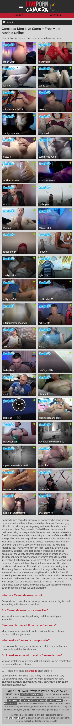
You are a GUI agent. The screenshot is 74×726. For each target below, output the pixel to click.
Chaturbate (13, 700)
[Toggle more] (70, 38)
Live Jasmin (40, 700)
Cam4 (50, 700)
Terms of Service (39, 691)
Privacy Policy (59, 691)
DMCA (25, 691)
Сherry (59, 700)
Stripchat (26, 700)
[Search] (4, 22)
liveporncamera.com (15, 718)
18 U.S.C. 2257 (13, 691)
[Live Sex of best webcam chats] (37, 12)
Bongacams (10, 703)
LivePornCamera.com (31, 694)
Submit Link (11, 694)
